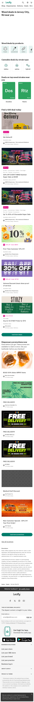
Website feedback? (17, 589)
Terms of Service (10, 623)
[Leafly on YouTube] (24, 601)
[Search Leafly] (23, 2)
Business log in (7, 664)
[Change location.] (27, 2)
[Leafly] (8, 2)
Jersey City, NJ (15, 584)
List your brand (7, 656)
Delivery (20, 6)
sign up (29, 617)
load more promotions (17, 534)
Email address (5, 614)
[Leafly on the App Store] (9, 640)
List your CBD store (9, 653)
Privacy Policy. (22, 623)
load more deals (17, 334)
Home (3, 584)
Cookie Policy (25, 697)
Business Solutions (8, 644)
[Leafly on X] (14, 601)
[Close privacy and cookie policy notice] (31, 694)
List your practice (8, 660)
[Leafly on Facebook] (10, 601)
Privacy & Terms (7, 674)
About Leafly (6, 668)
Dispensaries (11, 6)
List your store (7, 649)
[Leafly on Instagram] (19, 601)
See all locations (7, 542)
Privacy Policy (8, 698)
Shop (3, 6)
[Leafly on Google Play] (24, 640)
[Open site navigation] (3, 2)
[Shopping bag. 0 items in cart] (31, 2)
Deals (26, 6)
